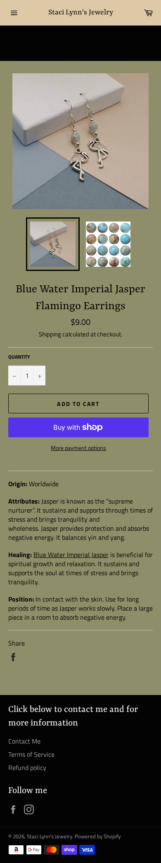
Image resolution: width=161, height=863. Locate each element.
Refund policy (27, 767)
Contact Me (24, 741)
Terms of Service (31, 754)
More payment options (78, 448)
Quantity (19, 357)
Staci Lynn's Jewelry (80, 12)
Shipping (50, 334)
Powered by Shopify (98, 836)
